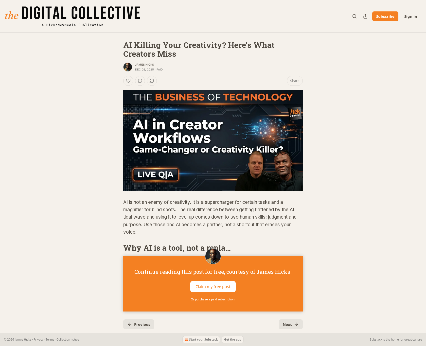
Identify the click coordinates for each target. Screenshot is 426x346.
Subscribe (385, 16)
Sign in (410, 16)
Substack (376, 339)
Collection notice (67, 339)
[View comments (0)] (140, 81)
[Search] (354, 16)
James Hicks (144, 64)
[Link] (116, 248)
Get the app (232, 339)
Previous (142, 324)
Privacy (38, 339)
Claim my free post (213, 286)
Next (287, 324)
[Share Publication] (365, 16)
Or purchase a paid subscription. (213, 299)
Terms (50, 339)
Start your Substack (203, 339)
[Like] (128, 81)
